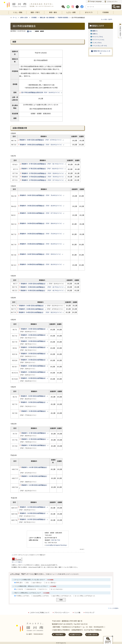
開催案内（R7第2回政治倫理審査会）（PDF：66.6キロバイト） (43, 169)
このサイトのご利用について (39, 613)
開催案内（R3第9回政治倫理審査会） (34, 378)
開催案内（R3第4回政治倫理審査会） (34, 347)
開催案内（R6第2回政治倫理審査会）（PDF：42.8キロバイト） (41, 206)
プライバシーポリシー (61, 613)
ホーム (15, 17)
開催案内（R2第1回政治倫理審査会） (34, 396)
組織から (95, 31)
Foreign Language (95, 1)
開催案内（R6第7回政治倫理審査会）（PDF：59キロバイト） (41, 254)
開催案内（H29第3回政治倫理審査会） (33, 507)
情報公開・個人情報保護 (47, 17)
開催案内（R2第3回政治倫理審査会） (34, 411)
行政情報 (34, 17)
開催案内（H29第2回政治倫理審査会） (33, 513)
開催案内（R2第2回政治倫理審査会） (34, 402)
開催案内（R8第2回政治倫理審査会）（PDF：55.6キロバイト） (41, 145)
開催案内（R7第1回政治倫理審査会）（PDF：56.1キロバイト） (43, 164)
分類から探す (24, 17)
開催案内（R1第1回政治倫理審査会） (34, 433)
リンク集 (77, 613)
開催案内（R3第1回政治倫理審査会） (34, 329)
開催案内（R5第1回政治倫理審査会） (34, 284)
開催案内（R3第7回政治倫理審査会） (34, 366)
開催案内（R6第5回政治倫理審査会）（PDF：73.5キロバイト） (41, 234)
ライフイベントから (98, 40)
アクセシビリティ (112, 1)
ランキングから (97, 43)
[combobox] (98, 7)
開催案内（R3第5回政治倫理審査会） (34, 354)
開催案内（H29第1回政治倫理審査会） (33, 519)
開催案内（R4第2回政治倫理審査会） (32, 309)
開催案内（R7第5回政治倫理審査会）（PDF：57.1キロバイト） (43, 180)
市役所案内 (59, 634)
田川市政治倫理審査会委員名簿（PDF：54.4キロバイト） (41, 92)
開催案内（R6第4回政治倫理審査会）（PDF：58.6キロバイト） (41, 223)
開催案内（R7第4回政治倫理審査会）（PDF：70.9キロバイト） (43, 177)
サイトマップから (97, 37)
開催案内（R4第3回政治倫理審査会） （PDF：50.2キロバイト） (40, 312)
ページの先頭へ (114, 608)
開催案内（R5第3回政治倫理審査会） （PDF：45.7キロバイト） (42, 290)
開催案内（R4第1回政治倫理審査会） (32, 306)
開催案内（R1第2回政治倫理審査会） (34, 439)
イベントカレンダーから (99, 46)
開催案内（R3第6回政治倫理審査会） (34, 360)
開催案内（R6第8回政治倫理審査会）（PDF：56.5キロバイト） (41, 264)
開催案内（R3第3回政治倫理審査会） (34, 341)
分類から (95, 34)
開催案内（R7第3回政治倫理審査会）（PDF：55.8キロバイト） (43, 173)
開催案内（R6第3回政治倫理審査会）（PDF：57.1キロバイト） (41, 213)
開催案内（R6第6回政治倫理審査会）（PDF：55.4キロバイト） (41, 244)
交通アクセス (75, 634)
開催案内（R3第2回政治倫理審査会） (34, 335)
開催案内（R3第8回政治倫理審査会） (34, 372)
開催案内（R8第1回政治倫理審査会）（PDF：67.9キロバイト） (41, 140)
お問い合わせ (92, 634)
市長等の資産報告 (63, 17)
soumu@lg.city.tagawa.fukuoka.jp (56, 545)
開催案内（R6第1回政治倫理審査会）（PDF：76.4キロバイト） (41, 195)
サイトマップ (89, 613)
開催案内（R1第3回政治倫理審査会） (34, 445)
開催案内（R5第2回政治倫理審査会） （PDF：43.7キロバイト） (42, 287)
